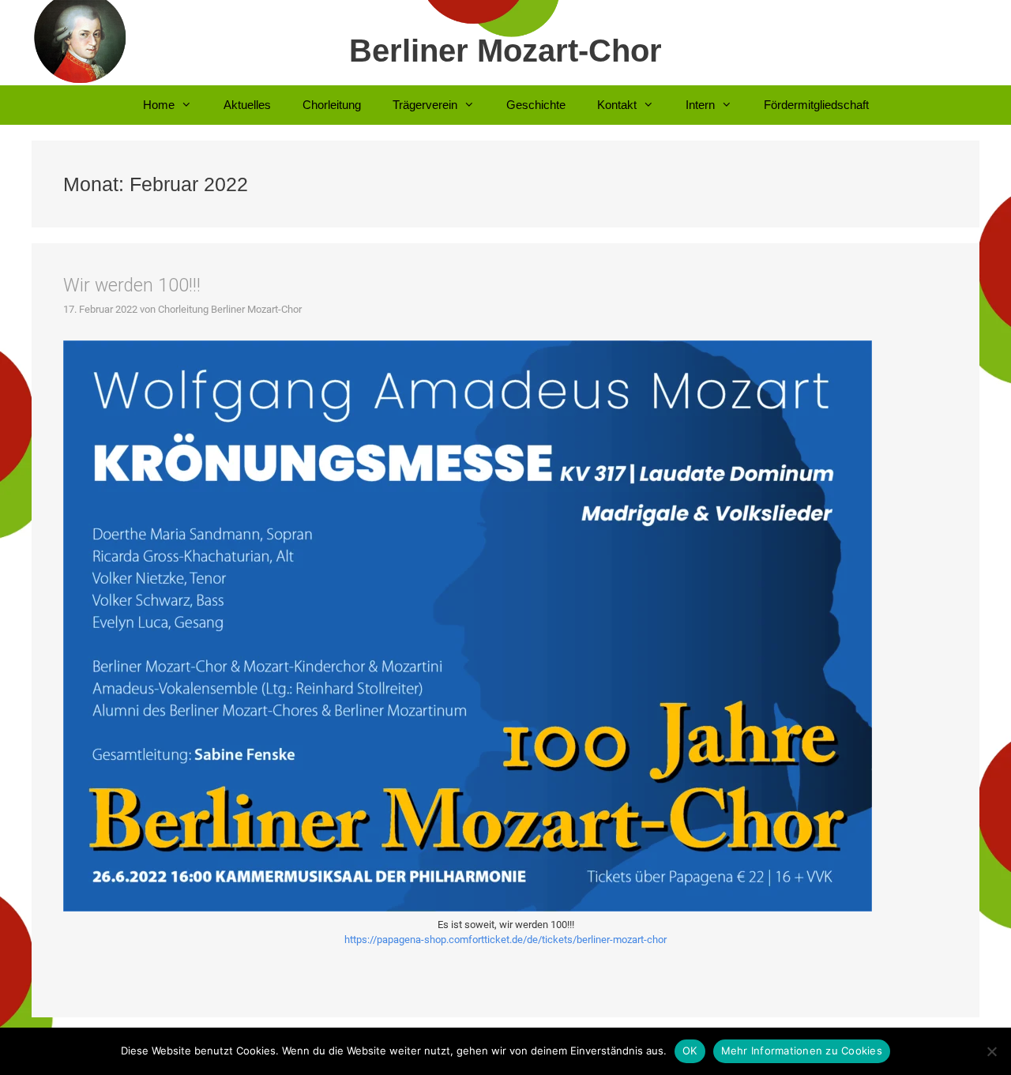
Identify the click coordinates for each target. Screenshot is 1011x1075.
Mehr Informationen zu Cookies (801, 1050)
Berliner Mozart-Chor (505, 50)
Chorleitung (332, 104)
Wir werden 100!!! (132, 285)
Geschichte (536, 104)
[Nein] (991, 1051)
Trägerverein (425, 104)
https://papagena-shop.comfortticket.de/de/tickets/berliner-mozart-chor (505, 939)
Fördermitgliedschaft (816, 104)
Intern (700, 104)
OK (689, 1050)
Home (159, 104)
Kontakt (617, 104)
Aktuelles (247, 104)
